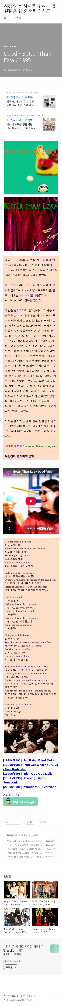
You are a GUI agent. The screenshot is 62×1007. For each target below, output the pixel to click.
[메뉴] (55, 6)
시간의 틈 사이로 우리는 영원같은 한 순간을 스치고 (30, 6)
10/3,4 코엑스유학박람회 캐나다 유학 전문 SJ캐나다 (21, 120)
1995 (17, 835)
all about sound (11, 960)
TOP (55, 996)
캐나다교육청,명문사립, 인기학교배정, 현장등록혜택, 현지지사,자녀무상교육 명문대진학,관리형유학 (21, 126)
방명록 (17, 18)
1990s (10, 835)
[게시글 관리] (19, 822)
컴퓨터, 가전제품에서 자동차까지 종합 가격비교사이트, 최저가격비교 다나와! (21, 103)
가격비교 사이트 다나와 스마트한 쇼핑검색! (21, 97)
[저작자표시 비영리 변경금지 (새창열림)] (40, 822)
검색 (48, 6)
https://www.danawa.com (20, 92)
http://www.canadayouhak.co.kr (23, 115)
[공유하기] (15, 822)
